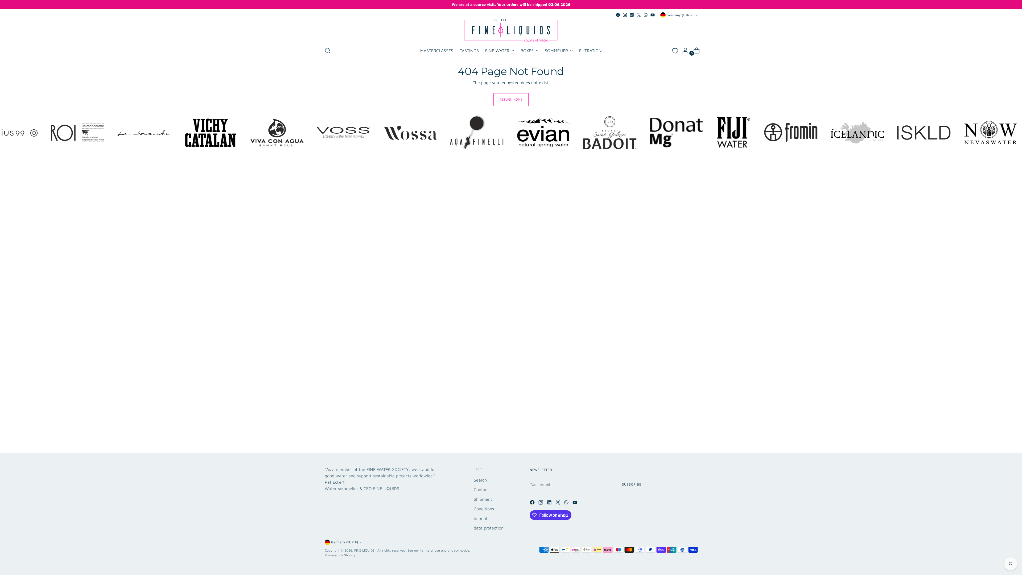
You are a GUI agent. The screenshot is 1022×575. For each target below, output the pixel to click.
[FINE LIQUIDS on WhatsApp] (645, 15)
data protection (489, 527)
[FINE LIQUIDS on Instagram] (625, 15)
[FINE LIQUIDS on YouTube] (652, 15)
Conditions (484, 508)
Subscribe (631, 484)
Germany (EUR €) (680, 15)
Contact (481, 489)
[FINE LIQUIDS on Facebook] (618, 15)
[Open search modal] (327, 50)
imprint (481, 518)
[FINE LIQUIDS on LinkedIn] (631, 15)
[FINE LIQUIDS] (511, 30)
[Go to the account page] (683, 50)
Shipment (483, 499)
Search (480, 480)
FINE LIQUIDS (365, 550)
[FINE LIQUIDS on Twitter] (638, 15)
